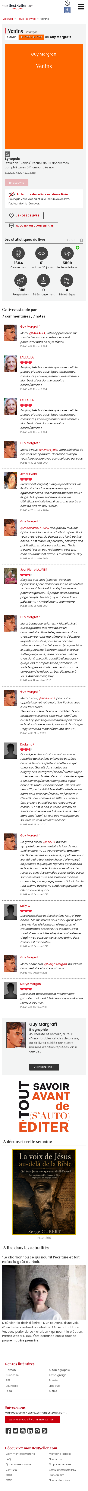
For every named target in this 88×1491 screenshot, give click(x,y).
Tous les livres (27, 19)
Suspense (12, 1375)
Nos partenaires (59, 1480)
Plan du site (56, 1475)
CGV (9, 1480)
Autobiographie (59, 1370)
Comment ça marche (20, 1454)
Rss (44, 1431)
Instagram (37, 1431)
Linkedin (30, 1431)
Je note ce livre (27, 215)
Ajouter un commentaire (35, 225)
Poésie (53, 1380)
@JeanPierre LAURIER (34, 528)
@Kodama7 (47, 698)
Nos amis (55, 1459)
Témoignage (57, 1375)
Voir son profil (44, 1067)
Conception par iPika (62, 1469)
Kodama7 (27, 744)
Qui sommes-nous (18, 1464)
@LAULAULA (37, 333)
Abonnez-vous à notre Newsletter (31, 1419)
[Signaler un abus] (7, 153)
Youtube (23, 1431)
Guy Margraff (60, 37)
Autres (25, 37)
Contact (11, 1469)
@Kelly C (49, 842)
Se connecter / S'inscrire (67, 3)
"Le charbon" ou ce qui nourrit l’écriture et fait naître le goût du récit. (41, 1259)
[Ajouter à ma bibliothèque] (78, 248)
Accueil (8, 19)
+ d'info (72, 240)
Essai (9, 1391)
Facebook (8, 1431)
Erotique (54, 1386)
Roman (11, 1370)
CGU (9, 1475)
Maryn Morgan (30, 984)
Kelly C (25, 906)
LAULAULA (27, 357)
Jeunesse (12, 1386)
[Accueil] (17, 7)
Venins (44, 19)
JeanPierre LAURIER (33, 570)
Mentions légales (60, 1454)
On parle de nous (60, 1464)
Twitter (15, 1431)
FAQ (8, 1459)
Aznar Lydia (28, 474)
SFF (8, 1380)
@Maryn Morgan (55, 964)
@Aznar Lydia (48, 450)
